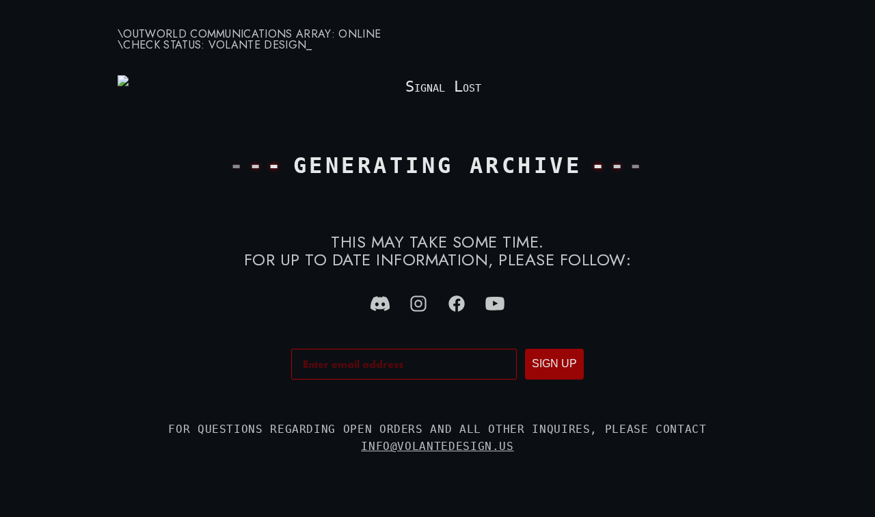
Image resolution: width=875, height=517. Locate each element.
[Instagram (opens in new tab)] (418, 303)
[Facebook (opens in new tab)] (456, 303)
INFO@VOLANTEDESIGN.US (437, 446)
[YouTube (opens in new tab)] (494, 303)
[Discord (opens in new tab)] (380, 303)
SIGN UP (554, 363)
